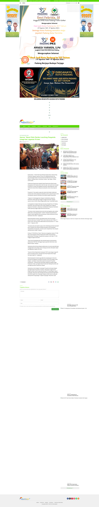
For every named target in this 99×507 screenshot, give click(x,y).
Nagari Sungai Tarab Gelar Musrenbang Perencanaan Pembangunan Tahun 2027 (72, 210)
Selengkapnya (69, 201)
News (28, 135)
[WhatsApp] (76, 499)
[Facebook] (68, 499)
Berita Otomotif (65, 141)
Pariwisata (45, 126)
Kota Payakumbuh (23, 135)
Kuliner (49, 126)
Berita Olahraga (65, 139)
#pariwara (27, 128)
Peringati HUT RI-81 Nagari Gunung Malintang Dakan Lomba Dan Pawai (72, 182)
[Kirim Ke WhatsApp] (58, 282)
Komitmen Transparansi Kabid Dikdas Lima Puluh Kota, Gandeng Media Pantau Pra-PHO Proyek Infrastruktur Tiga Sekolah (57, 0)
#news (21, 128)
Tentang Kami (55, 126)
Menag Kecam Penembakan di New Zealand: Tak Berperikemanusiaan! (70, 152)
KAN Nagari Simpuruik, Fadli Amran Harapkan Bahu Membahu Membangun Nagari (73, 305)
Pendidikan (34, 126)
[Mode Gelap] (78, 3)
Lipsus (29, 126)
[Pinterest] (72, 499)
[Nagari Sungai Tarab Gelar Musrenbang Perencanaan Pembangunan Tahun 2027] (63, 210)
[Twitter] (70, 499)
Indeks (37, 502)
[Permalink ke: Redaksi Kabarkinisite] (21, 141)
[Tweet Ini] (51, 282)
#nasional (32, 128)
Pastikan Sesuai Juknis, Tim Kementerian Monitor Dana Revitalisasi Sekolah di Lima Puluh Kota (71, 169)
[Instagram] (74, 499)
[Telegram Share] (56, 282)
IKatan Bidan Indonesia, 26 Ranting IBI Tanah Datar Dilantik (72, 215)
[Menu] (20, 3)
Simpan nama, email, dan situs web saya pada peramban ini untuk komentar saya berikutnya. (38, 306)
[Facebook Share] (49, 282)
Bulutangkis (64, 145)
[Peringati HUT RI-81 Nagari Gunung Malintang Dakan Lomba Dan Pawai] (63, 182)
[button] (76, 3)
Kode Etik (42, 502)
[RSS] (78, 499)
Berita (24, 126)
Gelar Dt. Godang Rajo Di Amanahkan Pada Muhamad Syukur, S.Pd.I (72, 395)
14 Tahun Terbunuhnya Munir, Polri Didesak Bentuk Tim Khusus (69, 160)
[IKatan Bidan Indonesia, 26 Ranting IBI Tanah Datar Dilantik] (63, 215)
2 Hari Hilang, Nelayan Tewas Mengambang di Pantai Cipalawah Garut (71, 156)
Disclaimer (51, 502)
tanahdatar (64, 143)
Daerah (39, 126)
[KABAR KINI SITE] (27, 121)
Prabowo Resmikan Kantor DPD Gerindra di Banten (71, 164)
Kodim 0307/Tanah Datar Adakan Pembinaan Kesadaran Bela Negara (73, 485)
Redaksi (46, 502)
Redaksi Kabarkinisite (25, 141)
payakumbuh (64, 137)
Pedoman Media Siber (58, 502)
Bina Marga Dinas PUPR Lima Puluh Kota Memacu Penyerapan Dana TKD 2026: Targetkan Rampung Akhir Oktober (72, 197)
